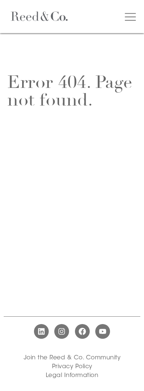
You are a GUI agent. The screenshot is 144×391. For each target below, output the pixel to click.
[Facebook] (82, 331)
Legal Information (72, 375)
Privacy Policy (72, 367)
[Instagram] (61, 331)
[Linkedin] (41, 331)
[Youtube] (102, 331)
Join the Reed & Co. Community (72, 358)
